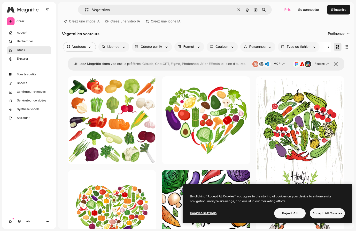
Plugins (320, 64)
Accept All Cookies (327, 213)
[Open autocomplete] (85, 10)
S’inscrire (338, 9)
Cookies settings (203, 213)
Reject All (290, 213)
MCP (277, 64)
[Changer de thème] (28, 221)
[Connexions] (11, 221)
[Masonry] (337, 47)
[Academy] (19, 221)
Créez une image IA (84, 21)
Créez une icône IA (165, 21)
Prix (287, 9)
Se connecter (308, 9)
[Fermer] (336, 64)
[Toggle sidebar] (47, 10)
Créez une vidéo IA (125, 21)
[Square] (346, 47)
